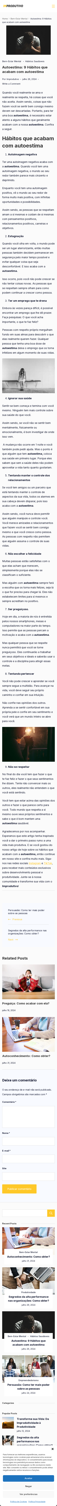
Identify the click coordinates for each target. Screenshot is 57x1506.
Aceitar (28, 1478)
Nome (6, 1133)
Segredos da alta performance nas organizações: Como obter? (27, 932)
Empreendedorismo (29, 1380)
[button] (52, 1449)
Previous (17, 919)
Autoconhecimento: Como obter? (26, 1056)
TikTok (48, 863)
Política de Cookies (18, 1501)
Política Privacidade (36, 1501)
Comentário (9, 1102)
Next (10, 939)
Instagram (35, 863)
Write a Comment (11, 84)
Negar (28, 1486)
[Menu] (53, 6)
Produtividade (28, 1292)
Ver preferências (28, 1494)
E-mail (6, 1150)
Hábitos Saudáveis (34, 61)
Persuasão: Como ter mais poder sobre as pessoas (26, 912)
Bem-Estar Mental (12, 61)
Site (4, 1168)
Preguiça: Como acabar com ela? (25, 1003)
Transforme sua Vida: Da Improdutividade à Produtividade (33, 1422)
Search (51, 1213)
